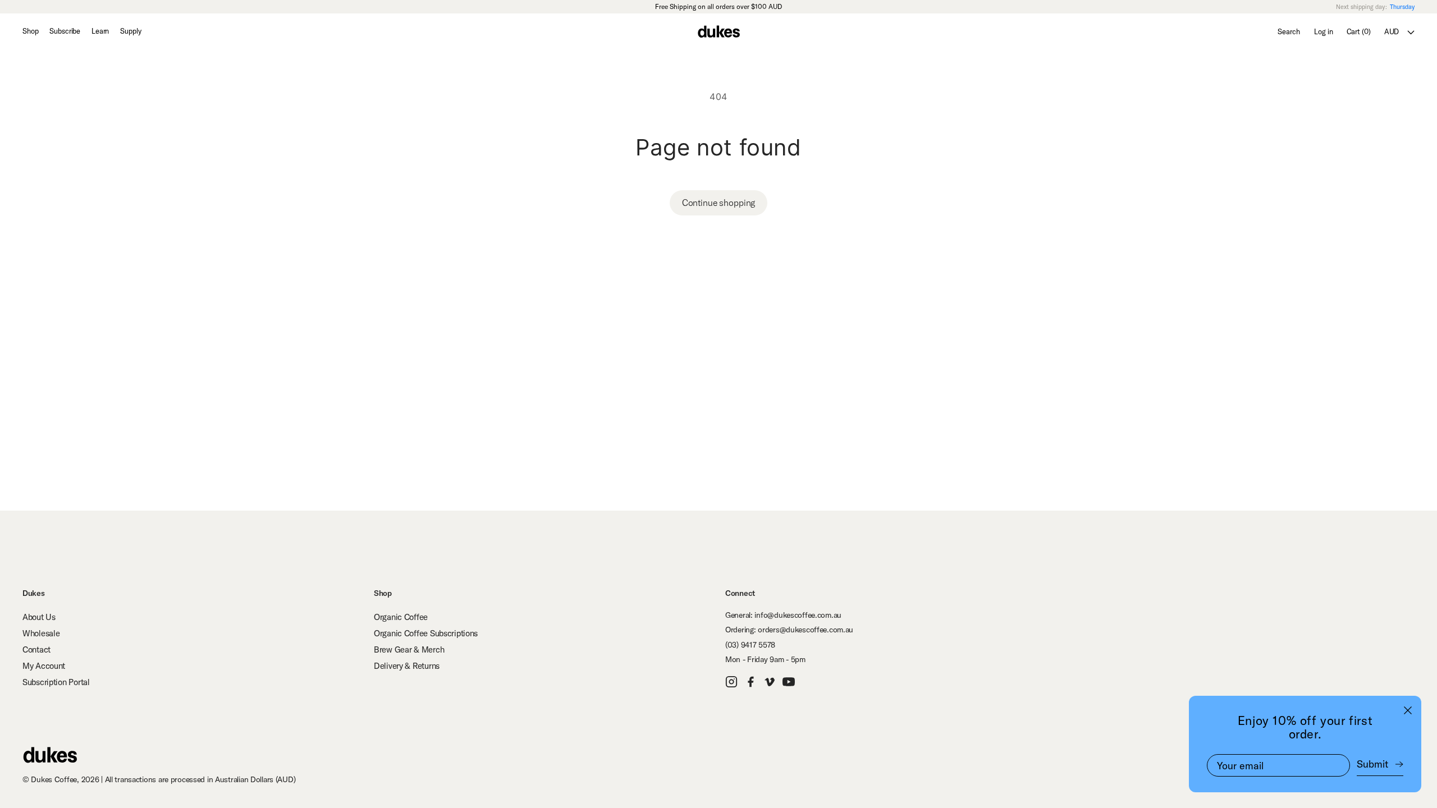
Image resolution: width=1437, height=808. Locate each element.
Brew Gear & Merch (409, 649)
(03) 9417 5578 (750, 645)
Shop (30, 30)
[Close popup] (1408, 710)
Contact (36, 649)
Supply (130, 30)
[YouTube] (789, 681)
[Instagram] (732, 681)
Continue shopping (718, 202)
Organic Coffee (401, 617)
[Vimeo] (770, 681)
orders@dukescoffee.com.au (805, 630)
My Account (43, 665)
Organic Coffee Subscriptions (426, 633)
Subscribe (64, 30)
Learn (100, 30)
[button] (1358, 31)
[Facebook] (751, 681)
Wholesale (41, 633)
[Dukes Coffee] (49, 754)
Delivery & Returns (407, 665)
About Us (39, 617)
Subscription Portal (56, 682)
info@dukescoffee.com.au (797, 615)
